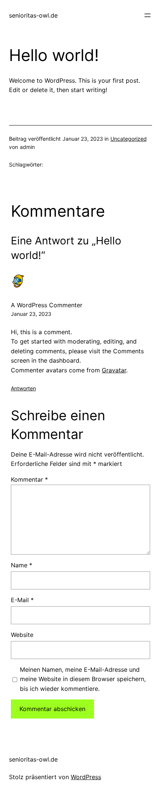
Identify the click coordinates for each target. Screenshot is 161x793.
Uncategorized (128, 138)
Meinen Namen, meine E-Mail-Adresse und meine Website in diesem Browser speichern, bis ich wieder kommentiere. (83, 679)
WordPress (86, 777)
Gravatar (114, 370)
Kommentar (29, 479)
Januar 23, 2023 (31, 314)
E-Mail (22, 600)
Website (22, 634)
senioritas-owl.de (33, 15)
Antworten (23, 388)
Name (21, 565)
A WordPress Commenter (46, 305)
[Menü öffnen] (147, 15)
